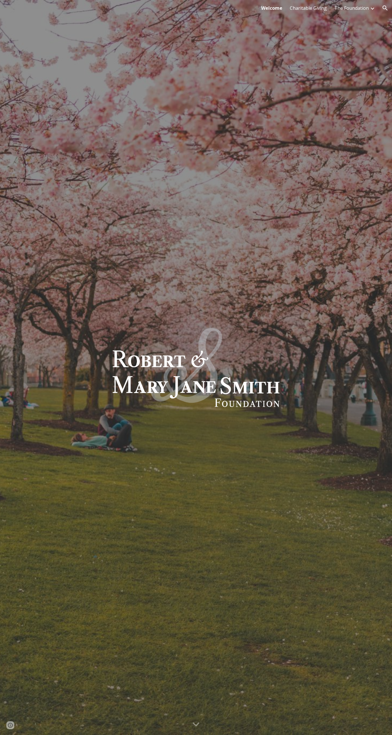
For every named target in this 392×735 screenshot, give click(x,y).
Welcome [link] (271, 8)
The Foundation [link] (351, 8)
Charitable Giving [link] (308, 8)
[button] (385, 8)
